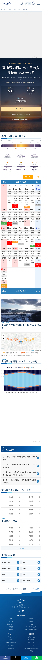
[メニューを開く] (38, 3)
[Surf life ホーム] (6, 3)
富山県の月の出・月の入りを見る (20, 119)
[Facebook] (23, 611)
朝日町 (31, 514)
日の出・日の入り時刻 (14, 9)
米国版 (31, 651)
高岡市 (31, 501)
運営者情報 (31, 639)
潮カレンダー (11, 624)
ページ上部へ (37, 589)
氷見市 (31, 497)
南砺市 (11, 509)
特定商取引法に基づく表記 (31, 648)
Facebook (5, 658)
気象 (11, 618)
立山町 (31, 505)
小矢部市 (31, 540)
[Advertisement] (21, 35)
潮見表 (11, 621)
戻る (4, 182)
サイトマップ (31, 642)
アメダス (31, 624)
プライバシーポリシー (31, 645)
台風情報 (11, 629)
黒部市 (11, 505)
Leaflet (32, 350)
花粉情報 (31, 621)
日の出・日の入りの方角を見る (20, 114)
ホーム (3, 9)
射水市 (11, 501)
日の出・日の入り (31, 627)
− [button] (3, 338)
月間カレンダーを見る (20, 108)
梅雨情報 (31, 618)
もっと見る (21, 548)
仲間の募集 (11, 648)
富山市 (11, 497)
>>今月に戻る (21, 291)
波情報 (11, 639)
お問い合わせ (31, 637)
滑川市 (11, 536)
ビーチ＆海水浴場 (11, 642)
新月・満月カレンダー (31, 629)
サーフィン (11, 637)
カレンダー (28, 177)
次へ (37, 182)
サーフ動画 (11, 645)
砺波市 (11, 514)
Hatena (26, 658)
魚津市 (31, 509)
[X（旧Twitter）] (19, 611)
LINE (36, 658)
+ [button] (3, 335)
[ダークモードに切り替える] (28, 3)
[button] (10, 562)
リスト (37, 177)
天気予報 (11, 627)
